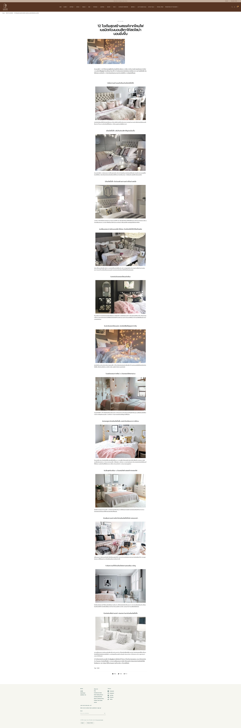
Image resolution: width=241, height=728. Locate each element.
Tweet (121, 673)
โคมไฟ (98, 668)
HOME (81, 691)
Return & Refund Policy (99, 698)
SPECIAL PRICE (160, 7)
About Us (96, 689)
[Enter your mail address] (104, 713)
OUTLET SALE (151, 7)
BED (89, 7)
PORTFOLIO (82, 693)
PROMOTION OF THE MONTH (171, 7)
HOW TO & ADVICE (9, 13)
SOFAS (77, 7)
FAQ (95, 691)
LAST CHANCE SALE (142, 7)
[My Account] (234, 7)
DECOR (108, 7)
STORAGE (95, 7)
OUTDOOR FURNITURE (123, 7)
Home (4, 13)
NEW (61, 7)
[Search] (232, 7)
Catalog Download (98, 696)
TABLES (83, 7)
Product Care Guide (98, 700)
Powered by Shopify (99, 720)
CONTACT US (83, 695)
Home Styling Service (98, 694)
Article (95, 702)
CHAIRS (65, 7)
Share (115, 673)
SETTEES (71, 7)
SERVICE (133, 7)
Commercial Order (98, 692)
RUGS (114, 7)
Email (81, 710)
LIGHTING (102, 7)
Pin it (126, 673)
